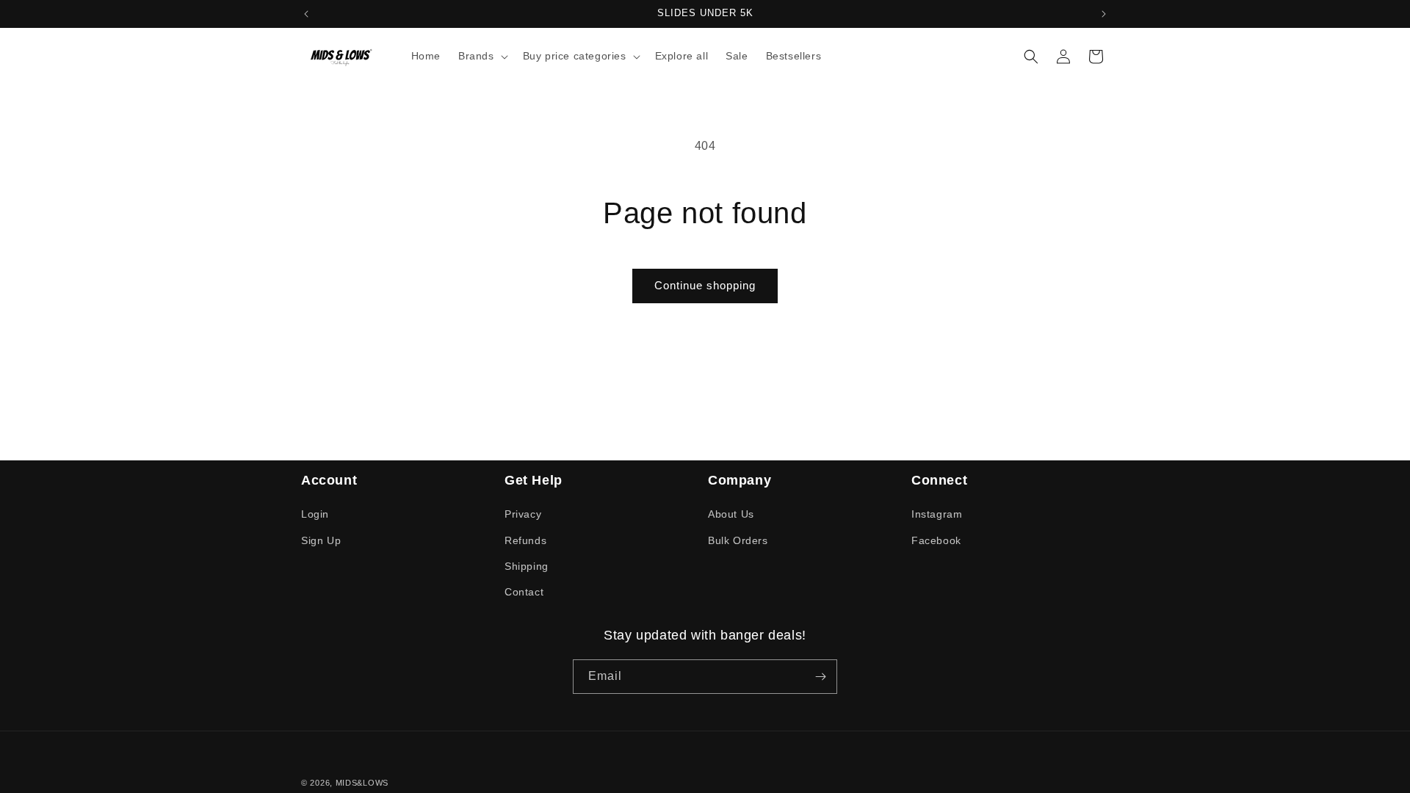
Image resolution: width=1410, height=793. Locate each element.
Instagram (936, 514)
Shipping (527, 566)
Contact (524, 592)
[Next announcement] (1104, 14)
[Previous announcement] (306, 14)
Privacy (523, 514)
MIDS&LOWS (362, 782)
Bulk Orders (738, 540)
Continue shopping (705, 285)
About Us (731, 514)
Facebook (936, 540)
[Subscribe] (820, 676)
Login (315, 514)
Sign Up (321, 540)
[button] (481, 55)
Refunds (525, 540)
